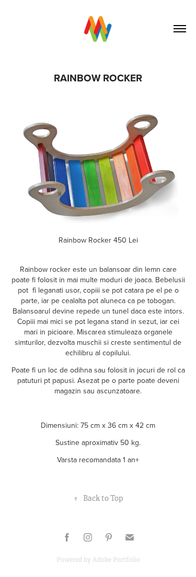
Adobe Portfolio (116, 560)
